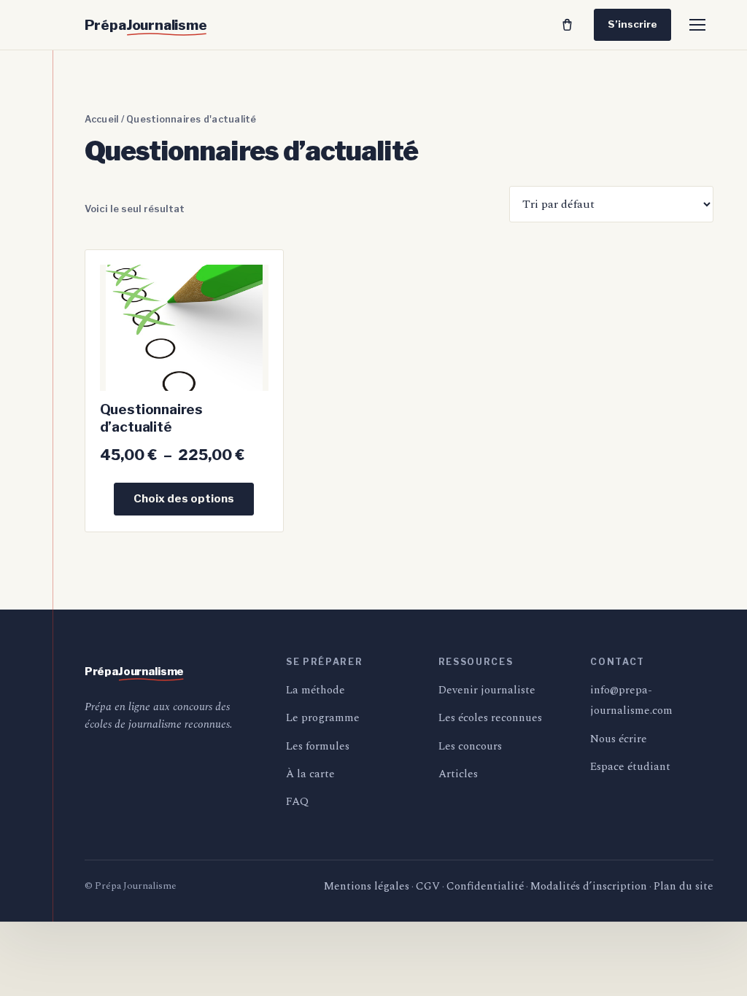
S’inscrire (632, 24)
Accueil (102, 119)
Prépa (146, 25)
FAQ (297, 801)
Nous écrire (618, 739)
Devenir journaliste (486, 690)
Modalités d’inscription (588, 886)
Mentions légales (366, 886)
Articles (458, 774)
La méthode (315, 690)
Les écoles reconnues (490, 717)
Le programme (323, 717)
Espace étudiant (630, 766)
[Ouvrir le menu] (697, 25)
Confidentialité (485, 886)
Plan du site (683, 886)
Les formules (317, 746)
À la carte (310, 774)
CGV (428, 886)
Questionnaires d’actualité (151, 418)
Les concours (470, 746)
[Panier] (567, 25)
